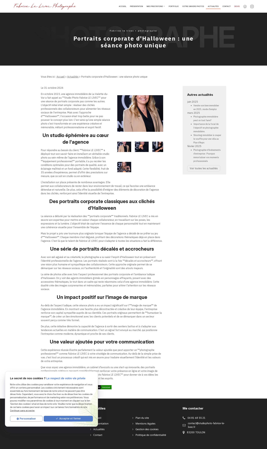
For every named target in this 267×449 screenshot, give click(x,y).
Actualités (213, 6)
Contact (226, 6)
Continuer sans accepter (22, 410)
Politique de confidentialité (151, 435)
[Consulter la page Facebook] (245, 6)
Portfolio (174, 6)
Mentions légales (145, 423)
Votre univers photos (193, 6)
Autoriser (106, 387)
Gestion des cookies (147, 429)
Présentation (136, 6)
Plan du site (142, 418)
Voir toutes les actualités (204, 168)
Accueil (122, 6)
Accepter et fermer (70, 418)
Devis (237, 6)
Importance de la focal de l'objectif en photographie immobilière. (206, 128)
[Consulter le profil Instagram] (252, 6)
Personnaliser (28, 418)
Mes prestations (155, 6)
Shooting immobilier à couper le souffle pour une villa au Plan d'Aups (207, 139)
